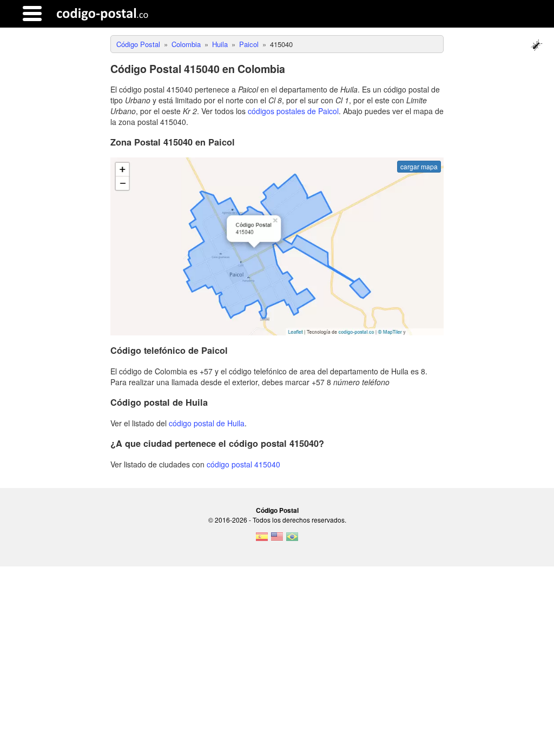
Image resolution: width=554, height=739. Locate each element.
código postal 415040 (243, 464)
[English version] (277, 540)
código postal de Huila (207, 423)
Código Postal (277, 510)
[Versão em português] (292, 540)
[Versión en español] (261, 540)
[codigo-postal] (102, 13)
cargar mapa (419, 166)
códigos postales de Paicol (293, 110)
